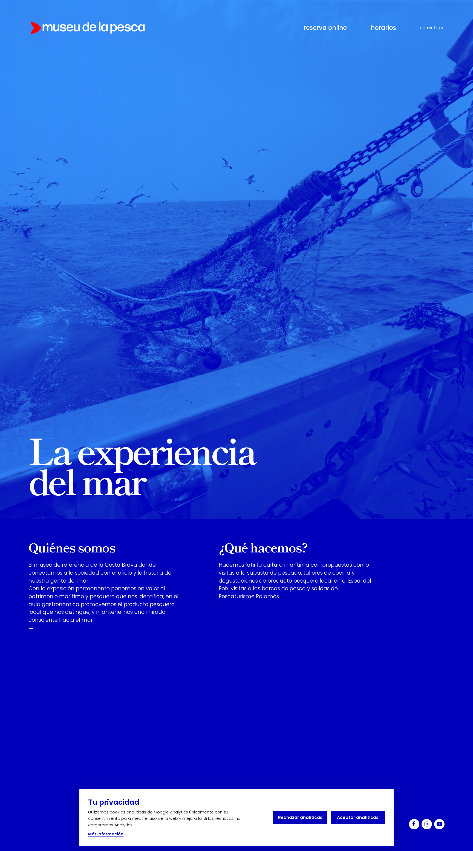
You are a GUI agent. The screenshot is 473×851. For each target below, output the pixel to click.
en (442, 28)
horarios (383, 27)
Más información (105, 834)
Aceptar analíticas (358, 817)
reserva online (325, 27)
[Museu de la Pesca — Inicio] (87, 27)
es (429, 28)
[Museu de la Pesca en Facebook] (414, 824)
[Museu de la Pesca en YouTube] (439, 824)
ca (422, 28)
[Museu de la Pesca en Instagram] (427, 824)
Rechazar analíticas (300, 817)
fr (435, 28)
